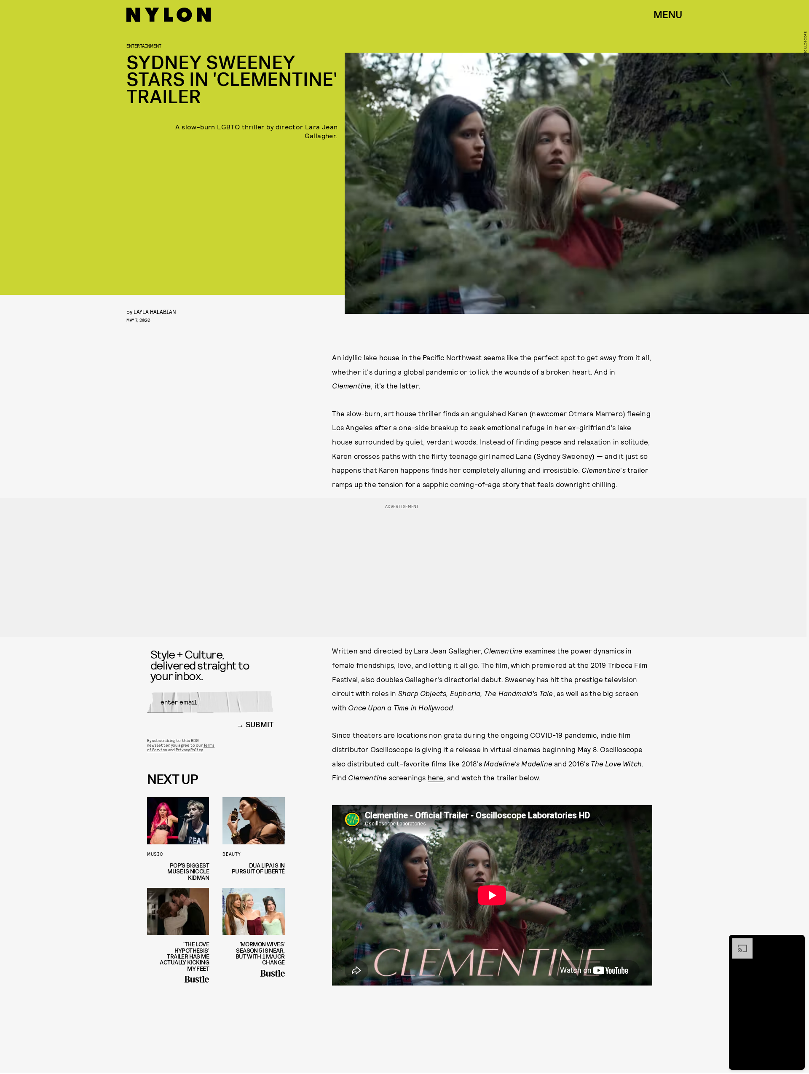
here (436, 777)
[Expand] (738, 942)
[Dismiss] (795, 942)
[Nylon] (168, 14)
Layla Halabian (155, 311)
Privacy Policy (189, 749)
